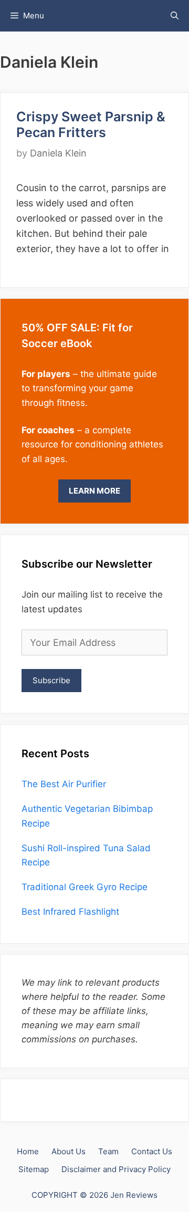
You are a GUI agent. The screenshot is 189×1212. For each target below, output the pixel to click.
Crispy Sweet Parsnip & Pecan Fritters (90, 124)
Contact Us (151, 1151)
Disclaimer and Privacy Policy (116, 1169)
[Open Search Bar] (174, 16)
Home (28, 1151)
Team (108, 1151)
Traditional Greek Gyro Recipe (85, 887)
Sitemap (33, 1169)
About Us (68, 1151)
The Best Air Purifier (64, 784)
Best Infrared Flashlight (70, 911)
